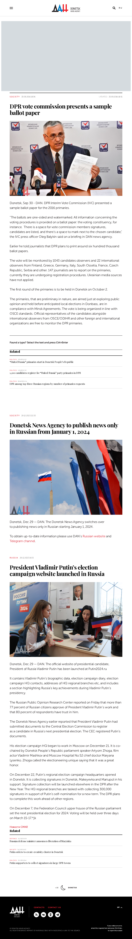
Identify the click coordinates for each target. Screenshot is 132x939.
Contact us (54, 907)
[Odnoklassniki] (50, 914)
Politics (13, 359)
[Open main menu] (11, 8)
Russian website (94, 536)
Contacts (39, 907)
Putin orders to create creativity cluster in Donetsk (36, 852)
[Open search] (114, 8)
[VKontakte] (43, 914)
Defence (13, 838)
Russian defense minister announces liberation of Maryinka (40, 841)
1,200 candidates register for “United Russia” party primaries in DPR (45, 372)
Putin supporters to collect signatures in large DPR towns (40, 863)
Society (15, 97)
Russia (14, 558)
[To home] (66, 8)
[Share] (4, 188)
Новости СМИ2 (19, 827)
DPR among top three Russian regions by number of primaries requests (47, 383)
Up (118, 907)
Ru (120, 8)
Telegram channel (22, 541)
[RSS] (36, 914)
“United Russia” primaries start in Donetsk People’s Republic (42, 362)
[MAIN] (57, 914)
